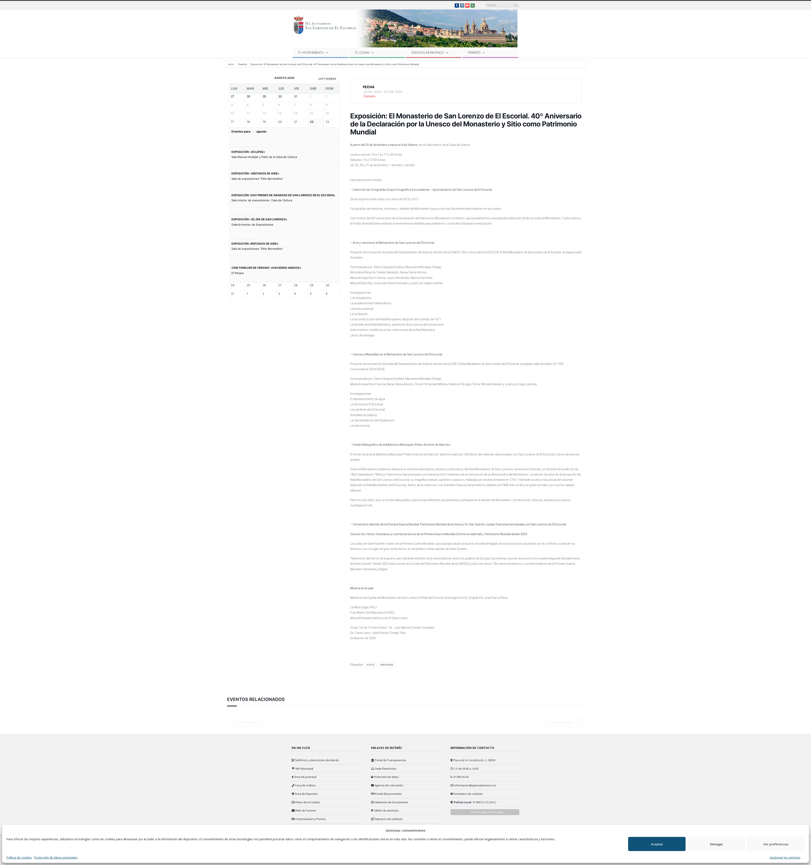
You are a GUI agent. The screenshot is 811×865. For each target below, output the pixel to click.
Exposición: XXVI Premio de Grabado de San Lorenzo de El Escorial (283, 195)
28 (296, 285)
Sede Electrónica (385, 768)
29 (311, 285)
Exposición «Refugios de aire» (254, 243)
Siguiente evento (562, 722)
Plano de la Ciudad (307, 802)
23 (327, 121)
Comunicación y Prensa (310, 819)
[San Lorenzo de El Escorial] (327, 23)
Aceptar (657, 844)
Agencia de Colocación (388, 785)
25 (248, 285)
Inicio (231, 64)
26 (264, 285)
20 (280, 121)
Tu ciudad (362, 53)
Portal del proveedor (388, 794)
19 (264, 121)
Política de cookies (19, 857)
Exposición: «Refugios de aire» (255, 173)
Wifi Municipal (304, 768)
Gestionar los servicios (785, 857)
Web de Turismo (305, 810)
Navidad (387, 664)
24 (232, 285)
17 (232, 121)
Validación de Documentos (390, 802)
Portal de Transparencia (390, 760)
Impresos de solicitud (388, 819)
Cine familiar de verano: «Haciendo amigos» (266, 267)
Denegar (716, 844)
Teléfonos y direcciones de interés (316, 760)
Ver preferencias (776, 844)
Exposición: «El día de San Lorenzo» (259, 219)
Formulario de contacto (468, 794)
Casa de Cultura (305, 785)
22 (312, 121)
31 (232, 293)
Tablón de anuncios (386, 810)
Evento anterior (247, 722)
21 (295, 121)
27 (280, 285)
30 (327, 285)
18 (248, 121)
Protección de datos (386, 777)
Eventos (242, 64)
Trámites (474, 53)
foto (370, 664)
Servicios (427, 53)
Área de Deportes (306, 794)
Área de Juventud (305, 777)
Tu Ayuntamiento (311, 53)
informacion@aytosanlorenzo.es (475, 785)
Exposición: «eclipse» (248, 152)
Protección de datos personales (56, 857)
